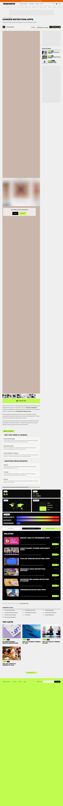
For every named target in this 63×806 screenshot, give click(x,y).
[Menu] (59, 4)
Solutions (31, 3)
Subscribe (57, 681)
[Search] (54, 4)
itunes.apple (46, 27)
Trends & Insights (23, 3)
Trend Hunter (4, 17)
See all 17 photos (8, 431)
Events (37, 3)
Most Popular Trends (24, 603)
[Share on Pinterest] (59, 27)
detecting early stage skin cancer (23, 411)
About (42, 3)
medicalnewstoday (40, 27)
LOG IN (15, 213)
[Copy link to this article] (50, 27)
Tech (8, 17)
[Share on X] (57, 27)
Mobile (11, 17)
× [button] (61, 1)
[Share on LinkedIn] (53, 27)
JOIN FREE (22, 213)
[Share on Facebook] (55, 27)
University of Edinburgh (31, 407)
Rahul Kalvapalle (10, 26)
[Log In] (56, 4)
